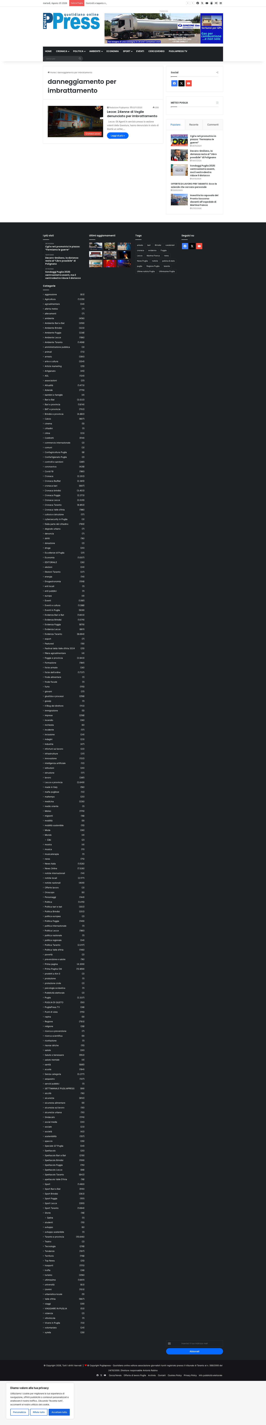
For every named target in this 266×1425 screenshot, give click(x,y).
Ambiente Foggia (53, 332)
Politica (78, 51)
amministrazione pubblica (57, 347)
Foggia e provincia (54, 658)
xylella (48, 1332)
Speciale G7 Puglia (54, 1146)
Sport (126, 51)
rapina (48, 1016)
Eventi (140, 51)
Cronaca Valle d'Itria (55, 509)
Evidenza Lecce (52, 629)
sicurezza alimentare (55, 1103)
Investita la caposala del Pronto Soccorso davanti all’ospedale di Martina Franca (204, 200)
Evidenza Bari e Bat (54, 615)
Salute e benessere (54, 1055)
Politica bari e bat (53, 906)
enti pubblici (51, 591)
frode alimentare (53, 677)
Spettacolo (50, 1150)
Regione (49, 1021)
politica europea (53, 916)
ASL (47, 375)
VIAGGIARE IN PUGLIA (56, 1308)
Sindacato (50, 1117)
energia (48, 576)
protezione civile (53, 983)
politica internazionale (55, 926)
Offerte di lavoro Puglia (135, 1375)
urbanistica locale (53, 1294)
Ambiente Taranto (53, 342)
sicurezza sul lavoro (54, 1107)
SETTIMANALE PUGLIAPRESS (60, 1088)
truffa (47, 1270)
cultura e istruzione (54, 514)
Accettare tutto (59, 1412)
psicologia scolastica (55, 988)
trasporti (49, 1265)
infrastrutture (51, 753)
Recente (193, 124)
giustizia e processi (54, 696)
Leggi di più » (118, 135)
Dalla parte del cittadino (56, 524)
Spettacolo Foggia (54, 1165)
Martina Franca (153, 255)
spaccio (48, 1141)
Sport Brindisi (51, 1193)
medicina (49, 801)
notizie (155, 261)
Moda (47, 830)
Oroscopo (49, 892)
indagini (48, 739)
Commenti (213, 124)
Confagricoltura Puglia (56, 452)
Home (48, 51)
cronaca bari (51, 486)
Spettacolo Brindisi (54, 1160)
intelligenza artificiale (55, 763)
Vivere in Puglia (52, 1323)
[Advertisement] (92, 1402)
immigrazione (51, 710)
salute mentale (52, 1060)
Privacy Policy (190, 1375)
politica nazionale (53, 935)
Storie (48, 1213)
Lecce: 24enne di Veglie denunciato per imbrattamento (132, 114)
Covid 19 (49, 471)
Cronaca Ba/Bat (53, 481)
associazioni (51, 380)
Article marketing (53, 366)
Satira (50, 1217)
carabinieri (170, 245)
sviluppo (49, 1227)
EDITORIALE (51, 562)
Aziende (49, 390)
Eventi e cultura (52, 605)
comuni (48, 447)
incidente (49, 729)
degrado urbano (52, 529)
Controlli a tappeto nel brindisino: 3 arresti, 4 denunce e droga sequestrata (122, 3)
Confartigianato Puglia (56, 457)
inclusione (50, 734)
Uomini (48, 1289)
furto (47, 686)
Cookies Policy (175, 1375)
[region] (40, 1401)
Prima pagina (51, 964)
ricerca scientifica (53, 1036)
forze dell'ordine (52, 672)
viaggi (48, 1303)
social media (51, 1122)
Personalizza (19, 1412)
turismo (48, 1275)
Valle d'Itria (50, 1299)
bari (149, 245)
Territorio (49, 1256)
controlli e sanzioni (54, 462)
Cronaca (61, 51)
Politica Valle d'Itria (54, 950)
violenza (49, 1313)
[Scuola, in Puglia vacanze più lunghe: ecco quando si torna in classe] (124, 246)
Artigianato (50, 371)
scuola (48, 1069)
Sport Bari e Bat (52, 1189)
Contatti (162, 1375)
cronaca (140, 250)
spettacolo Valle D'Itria (56, 1179)
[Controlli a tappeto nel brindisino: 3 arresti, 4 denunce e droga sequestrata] (110, 255)
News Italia (50, 863)
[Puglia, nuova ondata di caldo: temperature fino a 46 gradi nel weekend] (110, 263)
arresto (48, 356)
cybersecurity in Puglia (56, 519)
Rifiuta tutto (39, 1412)
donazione (50, 543)
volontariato (51, 1327)
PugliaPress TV (178, 51)
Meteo (48, 811)
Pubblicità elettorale (54, 993)
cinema (48, 423)
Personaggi (50, 897)
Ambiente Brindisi (53, 328)
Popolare (175, 124)
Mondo (48, 835)
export (48, 639)
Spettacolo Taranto (54, 1174)
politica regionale (53, 940)
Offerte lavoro (52, 887)
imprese (49, 715)
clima (47, 433)
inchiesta (49, 725)
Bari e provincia (52, 404)
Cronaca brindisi (53, 490)
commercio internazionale (57, 442)
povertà (48, 954)
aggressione (51, 294)
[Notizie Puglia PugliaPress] (71, 21)
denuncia (49, 533)
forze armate (51, 667)
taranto (167, 266)
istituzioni (49, 768)
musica (48, 849)
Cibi (49, 839)
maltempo (50, 796)
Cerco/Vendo (156, 51)
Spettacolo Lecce (53, 1170)
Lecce (139, 255)
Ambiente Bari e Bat (54, 323)
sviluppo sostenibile (54, 1232)
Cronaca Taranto (53, 505)
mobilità (48, 820)
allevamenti (50, 313)
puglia (139, 266)
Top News (50, 1260)
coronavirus (50, 466)
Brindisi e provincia (54, 414)
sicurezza (49, 1098)
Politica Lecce (52, 930)
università (49, 1284)
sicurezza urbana (53, 1112)
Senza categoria (53, 1074)
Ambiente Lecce (53, 337)
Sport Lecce (51, 1203)
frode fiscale (51, 682)
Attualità (49, 385)
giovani (48, 691)
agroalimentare (52, 304)
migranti (49, 816)
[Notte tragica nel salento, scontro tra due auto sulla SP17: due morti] (95, 255)
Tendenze (49, 1251)
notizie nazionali (52, 883)
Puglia (48, 997)
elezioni (48, 567)
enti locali (49, 586)
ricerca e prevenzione (55, 1031)
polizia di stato (168, 261)
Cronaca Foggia (52, 495)
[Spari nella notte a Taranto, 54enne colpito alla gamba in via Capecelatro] (124, 263)
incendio (49, 720)
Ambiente (95, 51)
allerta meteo (51, 309)
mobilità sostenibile (54, 825)
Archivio (152, 1375)
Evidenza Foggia (53, 624)
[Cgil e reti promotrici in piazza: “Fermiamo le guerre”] (179, 140)
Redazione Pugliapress (119, 107)
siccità (48, 1093)
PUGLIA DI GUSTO (54, 1002)
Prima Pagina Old (53, 969)
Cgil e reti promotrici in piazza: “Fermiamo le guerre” (203, 139)
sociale (48, 1126)
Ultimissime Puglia (167, 271)
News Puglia (142, 261)
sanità (48, 1064)
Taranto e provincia (54, 1237)
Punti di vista (51, 1012)
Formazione (50, 663)
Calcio (48, 419)
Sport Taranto (51, 1208)
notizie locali (51, 878)
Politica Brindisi (52, 911)
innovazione (51, 758)
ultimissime (50, 1280)
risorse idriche (52, 1045)
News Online (51, 868)
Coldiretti (49, 438)
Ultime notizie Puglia (146, 271)
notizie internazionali (55, 873)
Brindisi (158, 245)
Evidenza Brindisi (53, 619)
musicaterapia (52, 854)
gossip (48, 701)
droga (47, 548)
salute (48, 1050)
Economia (113, 51)
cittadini (49, 428)
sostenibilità (50, 1136)
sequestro (50, 1079)
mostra (48, 844)
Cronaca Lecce (52, 500)
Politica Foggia (52, 921)
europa (48, 596)
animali (48, 352)
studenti (49, 1222)
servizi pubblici (52, 1083)
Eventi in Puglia (52, 610)
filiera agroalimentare (55, 653)
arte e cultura (51, 361)
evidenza (152, 250)
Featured (49, 643)
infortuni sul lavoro (54, 749)
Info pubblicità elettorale (210, 1375)
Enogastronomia (53, 581)
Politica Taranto (52, 945)
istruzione (49, 773)
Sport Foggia (51, 1198)
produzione (50, 978)
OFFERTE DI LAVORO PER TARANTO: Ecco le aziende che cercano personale (194, 185)
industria (49, 744)
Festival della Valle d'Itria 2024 (60, 648)
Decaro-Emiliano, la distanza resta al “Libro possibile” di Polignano (203, 154)
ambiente (49, 318)
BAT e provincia (52, 409)
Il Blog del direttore (54, 706)
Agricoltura (50, 299)
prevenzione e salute (55, 959)
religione (49, 1026)
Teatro (48, 1241)
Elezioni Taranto (52, 572)
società (48, 1131)
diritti (47, 538)
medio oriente (51, 806)
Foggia (164, 250)
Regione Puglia (153, 266)
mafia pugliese (52, 792)
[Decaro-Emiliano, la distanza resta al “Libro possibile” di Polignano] (179, 155)
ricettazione (50, 1040)
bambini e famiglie (54, 395)
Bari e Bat (49, 399)
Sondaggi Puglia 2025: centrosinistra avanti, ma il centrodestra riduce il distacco (203, 170)
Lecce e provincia (53, 782)
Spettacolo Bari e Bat (55, 1155)
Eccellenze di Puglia (54, 552)
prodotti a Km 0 (52, 973)
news (47, 859)
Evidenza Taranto (53, 634)
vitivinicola (50, 1318)
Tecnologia (50, 1246)
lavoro (48, 777)
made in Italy (51, 787)
